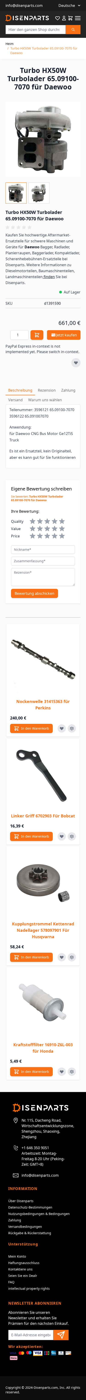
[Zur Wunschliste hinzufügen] (75, 362)
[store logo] (27, 18)
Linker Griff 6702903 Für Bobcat (43, 816)
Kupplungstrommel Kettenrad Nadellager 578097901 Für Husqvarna (43, 930)
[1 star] (32, 521)
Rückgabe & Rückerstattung (29, 1233)
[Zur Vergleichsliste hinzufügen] (72, 728)
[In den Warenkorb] (37, 335)
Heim (10, 44)
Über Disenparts (20, 1201)
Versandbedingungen (25, 1226)
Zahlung (14, 1220)
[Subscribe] (61, 1335)
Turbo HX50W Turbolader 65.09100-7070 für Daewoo (44, 50)
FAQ (11, 1282)
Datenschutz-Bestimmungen (30, 1207)
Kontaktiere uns (20, 1269)
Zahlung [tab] (68, 390)
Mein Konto (17, 1256)
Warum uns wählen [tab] (45, 399)
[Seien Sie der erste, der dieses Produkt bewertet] (43, 227)
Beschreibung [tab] (20, 390)
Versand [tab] (15, 399)
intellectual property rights (29, 1288)
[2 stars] (40, 521)
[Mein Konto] (64, 18)
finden (49, 276)
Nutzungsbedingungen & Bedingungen (39, 1214)
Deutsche (66, 5)
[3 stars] (47, 521)
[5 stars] (62, 521)
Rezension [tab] (47, 390)
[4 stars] (54, 521)
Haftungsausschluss (23, 1263)
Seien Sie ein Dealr (22, 1275)
